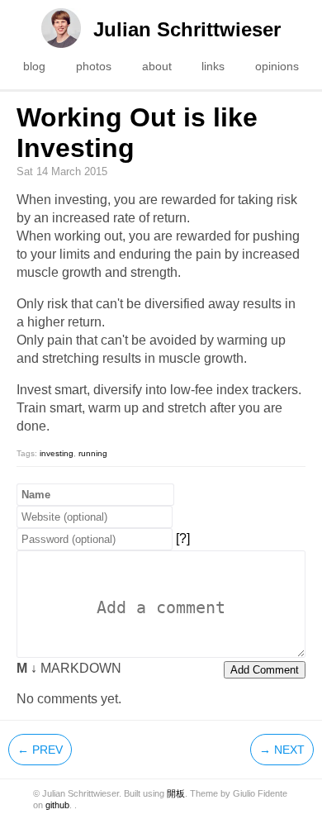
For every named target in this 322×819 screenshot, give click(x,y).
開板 (176, 793)
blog (34, 66)
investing (56, 453)
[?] (183, 538)
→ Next (282, 749)
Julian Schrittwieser (187, 29)
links (213, 66)
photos (93, 66)
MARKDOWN (69, 668)
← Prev (40, 749)
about (157, 66)
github (57, 805)
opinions (277, 66)
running (92, 453)
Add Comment (264, 670)
